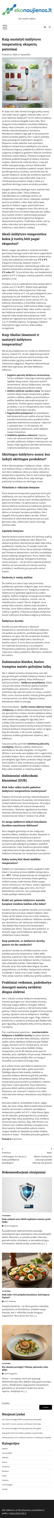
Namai (4, 1462)
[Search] (49, 27)
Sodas (4, 1476)
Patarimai (17, 1139)
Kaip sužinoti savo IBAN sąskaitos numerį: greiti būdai (26, 1220)
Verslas (4, 1489)
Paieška (5, 1403)
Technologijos (7, 1484)
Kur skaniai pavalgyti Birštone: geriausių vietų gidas (22, 1419)
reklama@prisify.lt (17, 1513)
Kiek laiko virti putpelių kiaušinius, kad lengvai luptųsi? (25, 1296)
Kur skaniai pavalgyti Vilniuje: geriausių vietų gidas (25, 1368)
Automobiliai (7, 1453)
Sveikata (5, 1480)
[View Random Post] (44, 27)
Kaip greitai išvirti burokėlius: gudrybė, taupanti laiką (22, 1433)
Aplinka (5, 1448)
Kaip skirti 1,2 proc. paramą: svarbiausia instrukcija (21, 1424)
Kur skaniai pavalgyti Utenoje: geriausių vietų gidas (21, 1428)
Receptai (5, 1471)
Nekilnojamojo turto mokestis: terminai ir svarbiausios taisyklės (26, 1437)
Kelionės (5, 1457)
